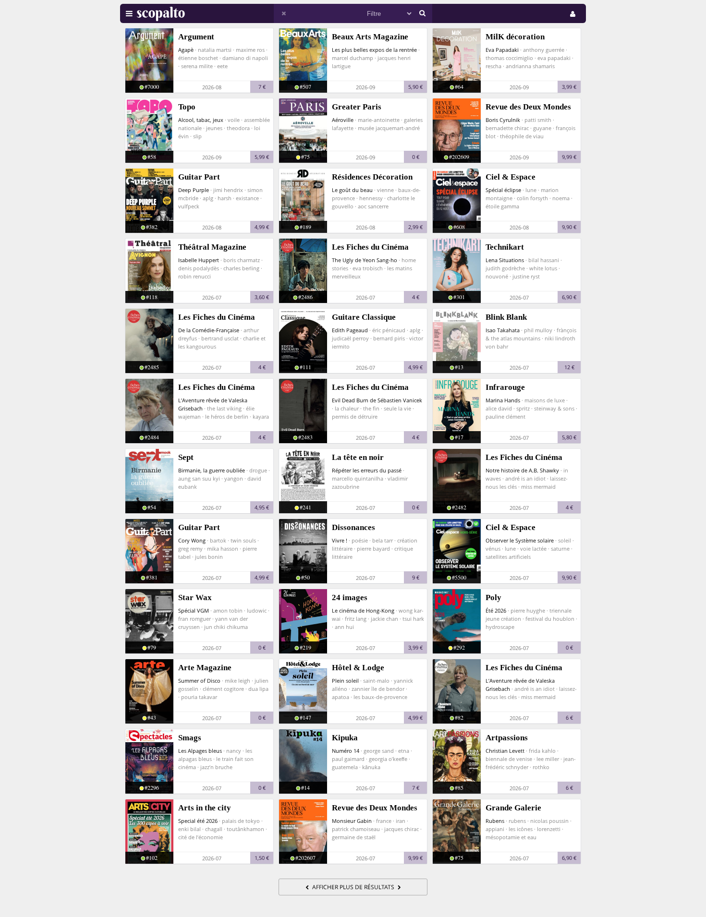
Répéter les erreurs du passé (367, 470)
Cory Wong (192, 540)
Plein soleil (345, 680)
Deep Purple (193, 189)
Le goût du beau (352, 189)
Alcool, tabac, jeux (200, 119)
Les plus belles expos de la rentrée (374, 49)
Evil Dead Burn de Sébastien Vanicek (377, 400)
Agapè (186, 49)
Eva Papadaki (502, 49)
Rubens (495, 820)
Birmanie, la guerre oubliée (211, 470)
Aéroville (342, 119)
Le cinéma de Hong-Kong (363, 610)
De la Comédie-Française (208, 330)
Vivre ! (339, 540)
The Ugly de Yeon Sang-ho (364, 260)
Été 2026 (496, 610)
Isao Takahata (503, 330)
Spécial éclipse (503, 189)
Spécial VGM (193, 610)
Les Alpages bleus (200, 750)
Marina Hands (503, 400)
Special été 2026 (198, 820)
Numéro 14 (345, 750)
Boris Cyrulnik (503, 119)
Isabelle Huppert (198, 260)
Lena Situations (505, 260)
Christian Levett (505, 750)
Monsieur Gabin (352, 820)
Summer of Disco (199, 680)
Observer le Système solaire (520, 540)
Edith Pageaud (350, 330)
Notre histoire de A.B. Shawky (522, 470)
